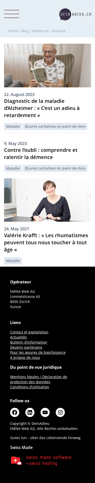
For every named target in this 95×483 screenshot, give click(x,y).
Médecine (40, 30)
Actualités (18, 337)
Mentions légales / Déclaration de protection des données (38, 379)
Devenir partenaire (26, 347)
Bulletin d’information (28, 342)
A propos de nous (25, 357)
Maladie (13, 126)
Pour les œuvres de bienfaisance (38, 352)
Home (13, 30)
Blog (25, 30)
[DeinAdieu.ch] (75, 14)
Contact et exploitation (29, 332)
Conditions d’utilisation (29, 386)
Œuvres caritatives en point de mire (55, 126)
